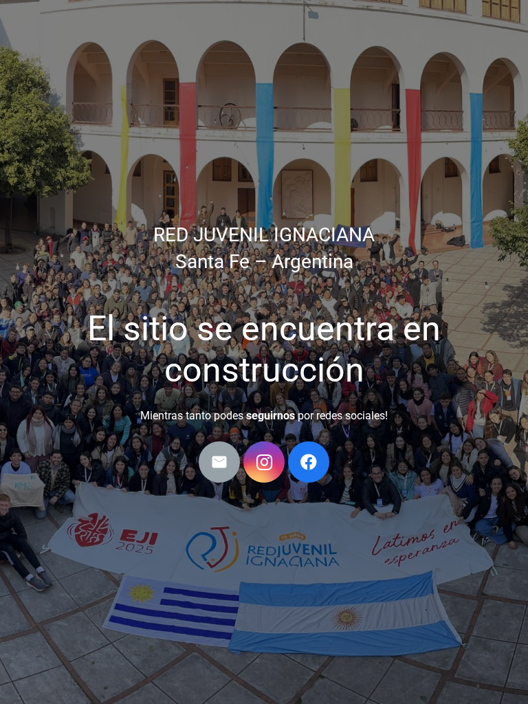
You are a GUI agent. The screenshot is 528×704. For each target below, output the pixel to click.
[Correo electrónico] (219, 462)
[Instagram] (264, 462)
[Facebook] (308, 462)
